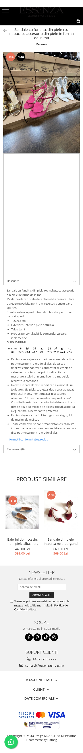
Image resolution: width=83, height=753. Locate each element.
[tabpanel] (41, 102)
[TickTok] (46, 637)
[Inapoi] (3, 31)
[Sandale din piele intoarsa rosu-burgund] (61, 512)
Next (76, 107)
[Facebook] (29, 637)
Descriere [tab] (13, 281)
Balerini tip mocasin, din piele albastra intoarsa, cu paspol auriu (22, 541)
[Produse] (6, 12)
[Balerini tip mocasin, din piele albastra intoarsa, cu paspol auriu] (22, 512)
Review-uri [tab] (16, 449)
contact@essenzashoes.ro (44, 665)
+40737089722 (44, 659)
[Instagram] (54, 637)
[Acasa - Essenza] (41, 12)
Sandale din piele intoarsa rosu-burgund (61, 541)
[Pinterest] (37, 637)
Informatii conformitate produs (27, 439)
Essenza (41, 44)
